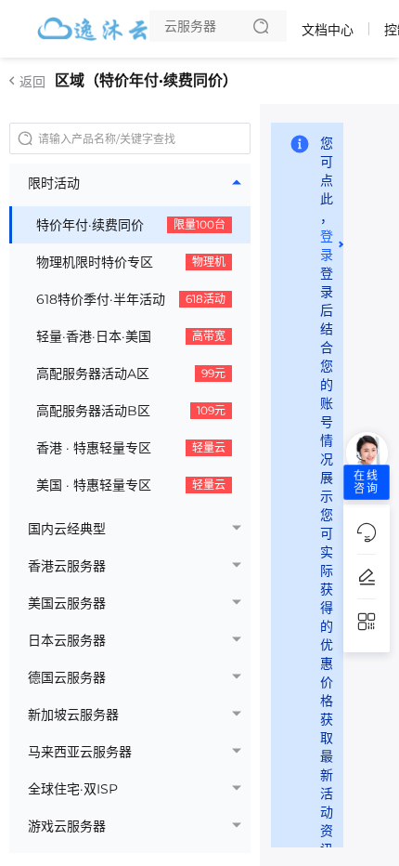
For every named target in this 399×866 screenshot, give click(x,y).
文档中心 (328, 29)
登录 (326, 245)
